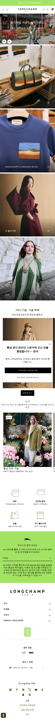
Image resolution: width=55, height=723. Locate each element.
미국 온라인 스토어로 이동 (27, 370)
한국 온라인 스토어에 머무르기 (28, 377)
